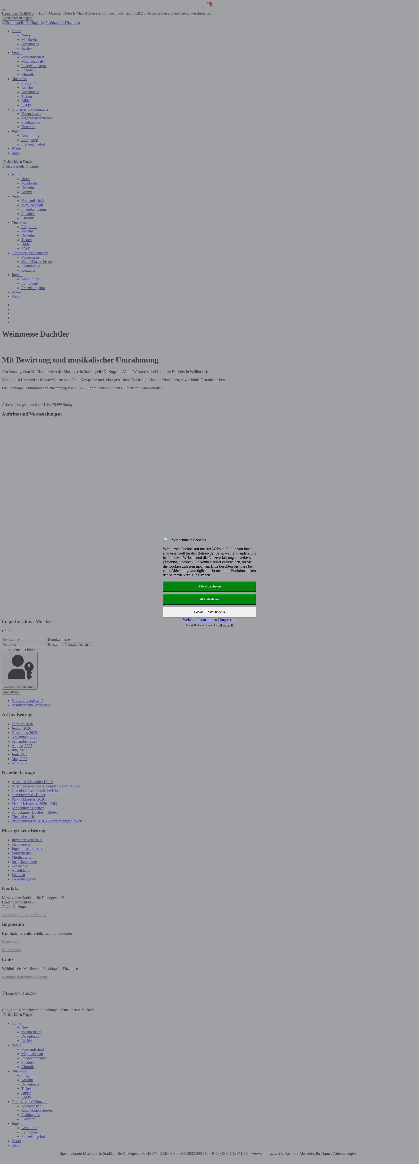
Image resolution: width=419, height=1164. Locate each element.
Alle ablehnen (209, 599)
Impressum (228, 619)
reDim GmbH (225, 625)
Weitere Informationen (200, 619)
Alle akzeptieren (209, 586)
